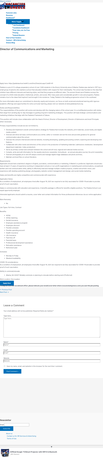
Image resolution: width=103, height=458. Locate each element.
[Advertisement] (51, 67)
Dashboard (10, 18)
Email (2, 425)
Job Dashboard (18, 25)
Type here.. (8, 316)
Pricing (15, 33)
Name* (6, 342)
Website (6, 358)
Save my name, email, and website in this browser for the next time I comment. (35, 366)
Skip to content (5, 1)
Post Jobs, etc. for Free (21, 30)
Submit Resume (19, 35)
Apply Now (7, 283)
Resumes (9, 15)
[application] (14, 18)
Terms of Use (11, 439)
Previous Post (6, 290)
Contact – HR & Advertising (16, 40)
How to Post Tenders (13, 38)
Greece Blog (10, 43)
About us (9, 433)
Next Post (4, 292)
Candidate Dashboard (21, 28)
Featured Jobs (11, 13)
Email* (6, 350)
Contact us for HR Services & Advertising (21, 436)
